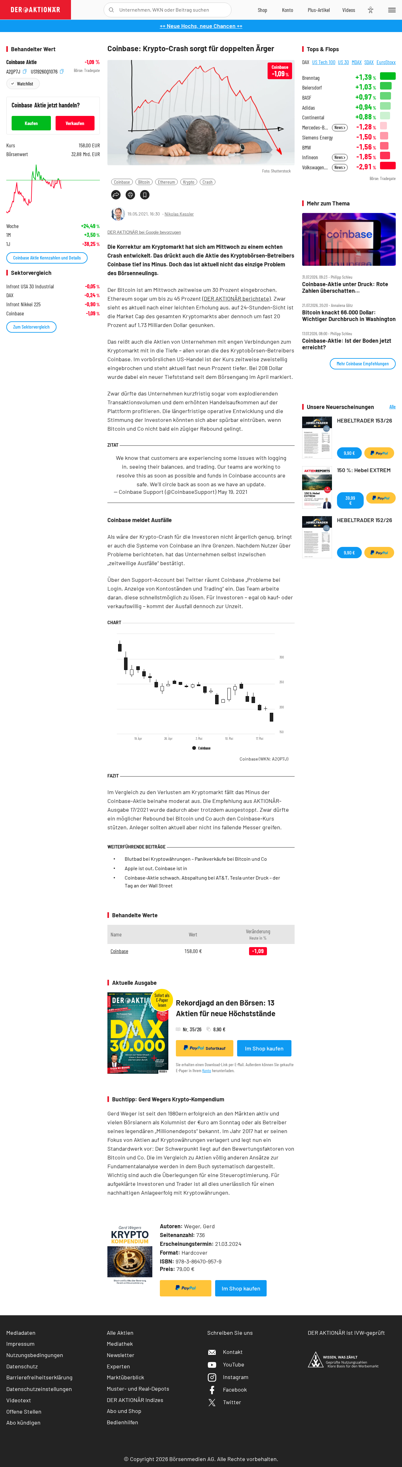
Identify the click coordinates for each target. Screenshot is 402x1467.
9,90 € (349, 453)
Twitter (232, 1402)
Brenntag (310, 77)
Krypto (188, 182)
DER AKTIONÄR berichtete (236, 298)
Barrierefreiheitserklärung (39, 1377)
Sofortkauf (215, 1048)
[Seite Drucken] (130, 194)
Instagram (235, 1376)
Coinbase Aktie (21, 62)
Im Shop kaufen (264, 1048)
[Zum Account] (288, 9)
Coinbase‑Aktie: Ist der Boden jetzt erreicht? (346, 343)
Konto (206, 1070)
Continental (313, 117)
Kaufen (31, 123)
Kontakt (233, 1351)
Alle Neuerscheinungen (386, 407)
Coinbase (122, 182)
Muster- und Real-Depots (138, 1388)
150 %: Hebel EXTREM (364, 469)
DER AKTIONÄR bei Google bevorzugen (144, 232)
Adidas (308, 107)
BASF (306, 97)
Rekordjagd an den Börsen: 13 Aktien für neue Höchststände (225, 1008)
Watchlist (25, 83)
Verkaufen (75, 123)
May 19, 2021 (232, 491)
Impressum (20, 1343)
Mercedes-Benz (315, 127)
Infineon (310, 157)
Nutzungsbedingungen (34, 1354)
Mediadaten (20, 1332)
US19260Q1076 (45, 70)
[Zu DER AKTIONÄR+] (319, 9)
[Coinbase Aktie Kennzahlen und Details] (53, 188)
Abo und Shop (124, 1410)
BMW (306, 147)
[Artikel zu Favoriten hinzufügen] (144, 194)
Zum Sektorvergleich (31, 327)
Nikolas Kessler (179, 213)
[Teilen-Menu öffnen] (116, 194)
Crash (208, 182)
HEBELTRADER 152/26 (364, 519)
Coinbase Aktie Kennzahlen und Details (47, 257)
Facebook (235, 1389)
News (339, 127)
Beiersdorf (312, 87)
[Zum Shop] (263, 9)
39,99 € (350, 500)
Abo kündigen (23, 1422)
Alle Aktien (120, 1332)
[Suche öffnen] (111, 10)
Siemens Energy (317, 137)
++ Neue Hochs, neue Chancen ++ (201, 25)
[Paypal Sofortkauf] (185, 1288)
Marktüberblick (125, 1377)
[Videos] (348, 9)
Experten (118, 1366)
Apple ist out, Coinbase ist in (156, 868)
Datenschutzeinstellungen (39, 1388)
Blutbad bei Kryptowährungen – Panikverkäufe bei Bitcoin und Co (196, 859)
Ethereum (166, 182)
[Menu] (391, 9)
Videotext (18, 1400)
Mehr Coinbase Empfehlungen (363, 363)
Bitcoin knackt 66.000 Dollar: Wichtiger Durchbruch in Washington (349, 315)
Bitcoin (144, 182)
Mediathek (120, 1343)
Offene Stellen (23, 1411)
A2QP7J (14, 70)
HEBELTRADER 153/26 (364, 420)
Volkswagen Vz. (315, 167)
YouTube (233, 1364)
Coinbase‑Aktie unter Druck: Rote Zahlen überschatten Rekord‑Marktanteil (345, 287)
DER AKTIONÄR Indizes (135, 1399)
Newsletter (120, 1354)
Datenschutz (22, 1366)
